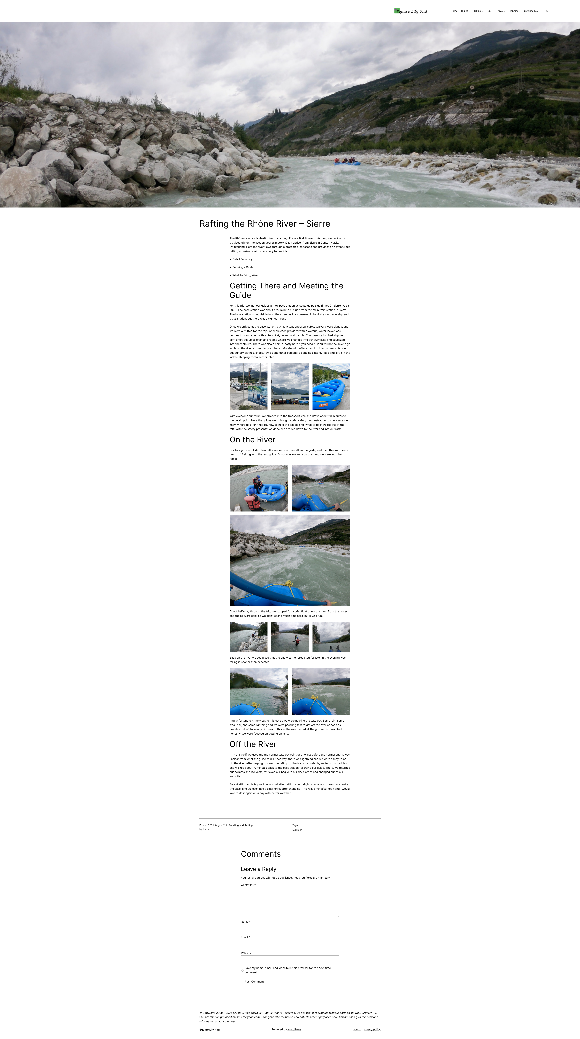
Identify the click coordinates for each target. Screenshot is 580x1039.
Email (245, 937)
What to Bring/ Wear (245, 275)
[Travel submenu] (504, 11)
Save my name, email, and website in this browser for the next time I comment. (288, 970)
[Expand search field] (547, 11)
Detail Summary (242, 259)
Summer (297, 829)
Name (246, 921)
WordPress (294, 1029)
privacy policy (372, 1029)
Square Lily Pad (209, 1029)
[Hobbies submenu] (519, 11)
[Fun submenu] (492, 11)
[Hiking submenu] (469, 11)
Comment (248, 884)
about (357, 1029)
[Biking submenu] (482, 11)
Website (246, 952)
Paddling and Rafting (241, 825)
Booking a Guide (242, 267)
